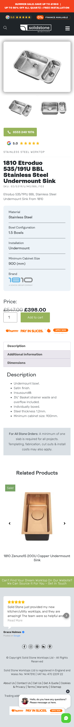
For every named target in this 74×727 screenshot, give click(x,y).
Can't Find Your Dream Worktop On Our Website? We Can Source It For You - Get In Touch (37, 581)
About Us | (10, 683)
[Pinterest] (37, 646)
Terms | (32, 686)
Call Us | (38, 683)
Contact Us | (25, 683)
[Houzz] (43, 646)
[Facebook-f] (24, 646)
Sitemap (56, 686)
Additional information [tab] (24, 354)
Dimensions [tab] (16, 363)
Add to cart (35, 317)
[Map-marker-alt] (49, 646)
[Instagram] (30, 646)
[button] (68, 28)
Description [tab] (16, 346)
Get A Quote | (52, 683)
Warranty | (44, 686)
